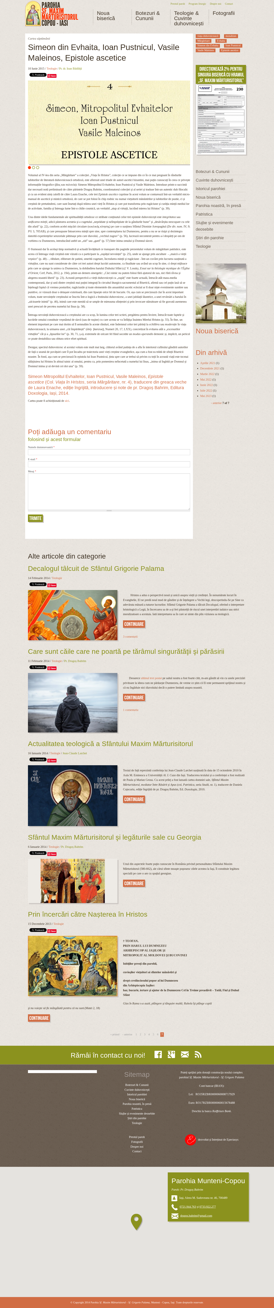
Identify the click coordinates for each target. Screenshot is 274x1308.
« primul (114, 1034)
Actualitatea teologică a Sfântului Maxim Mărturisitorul (110, 744)
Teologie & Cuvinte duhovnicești (189, 18)
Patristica (204, 214)
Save (53, 75)
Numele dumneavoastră (41, 447)
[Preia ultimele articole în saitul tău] (199, 1054)
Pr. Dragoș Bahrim (75, 661)
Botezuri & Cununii (148, 16)
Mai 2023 (206, 395)
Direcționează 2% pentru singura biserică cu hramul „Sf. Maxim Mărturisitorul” (221, 74)
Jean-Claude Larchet (75, 753)
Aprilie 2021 (207, 363)
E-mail (32, 459)
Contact (229, 3)
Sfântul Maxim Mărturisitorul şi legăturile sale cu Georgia (114, 837)
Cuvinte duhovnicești (214, 180)
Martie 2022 (207, 374)
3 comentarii (130, 636)
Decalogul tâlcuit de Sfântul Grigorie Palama (96, 568)
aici (67, 400)
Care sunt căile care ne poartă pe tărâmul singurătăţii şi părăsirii (126, 651)
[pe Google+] (172, 1054)
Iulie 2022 (206, 390)
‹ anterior (216, 403)
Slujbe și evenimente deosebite (214, 226)
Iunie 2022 (206, 385)
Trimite (35, 518)
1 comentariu (130, 709)
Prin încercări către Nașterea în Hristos (87, 914)
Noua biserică (106, 16)
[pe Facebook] (159, 1054)
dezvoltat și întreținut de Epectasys (218, 1139)
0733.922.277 (207, 1206)
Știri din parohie (210, 237)
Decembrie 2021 (210, 368)
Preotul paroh (178, 3)
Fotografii (224, 13)
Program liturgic (197, 3)
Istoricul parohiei (210, 188)
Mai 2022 (206, 379)
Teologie (52, 68)
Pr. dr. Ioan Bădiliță (70, 68)
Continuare (134, 624)
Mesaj (32, 471)
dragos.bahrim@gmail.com (196, 1215)
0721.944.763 (188, 1206)
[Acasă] (51, 13)
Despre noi (215, 3)
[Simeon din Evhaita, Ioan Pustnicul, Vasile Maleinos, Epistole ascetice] (109, 122)
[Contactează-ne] (186, 1054)
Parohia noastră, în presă (218, 205)
